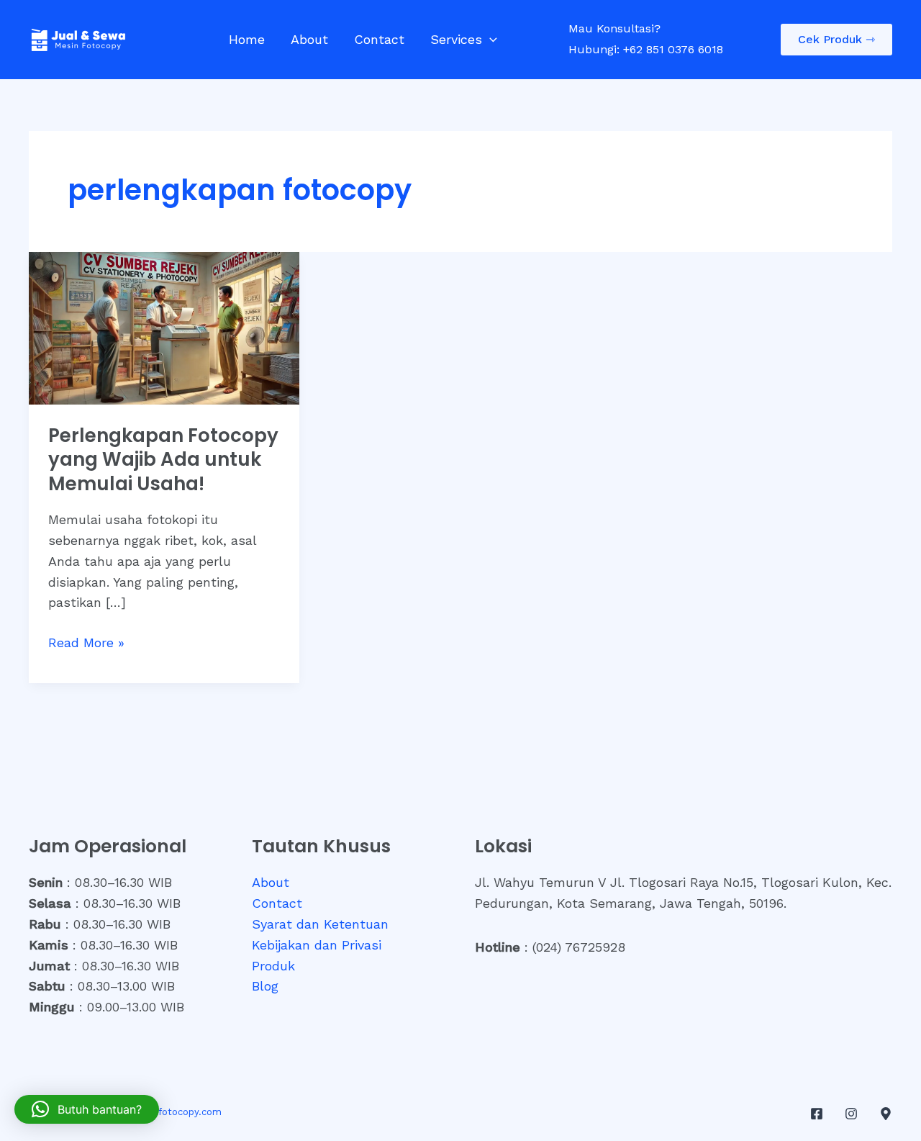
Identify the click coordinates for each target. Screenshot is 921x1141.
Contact (379, 39)
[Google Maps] (885, 1113)
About (309, 39)
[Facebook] (816, 1113)
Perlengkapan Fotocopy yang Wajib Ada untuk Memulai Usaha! (163, 460)
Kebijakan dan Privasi (316, 944)
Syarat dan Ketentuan (320, 924)
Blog (265, 985)
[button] (489, 39)
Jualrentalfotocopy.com (167, 1111)
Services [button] (456, 39)
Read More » (86, 644)
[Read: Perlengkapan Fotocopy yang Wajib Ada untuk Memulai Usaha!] (164, 326)
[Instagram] (851, 1113)
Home (247, 39)
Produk (273, 965)
